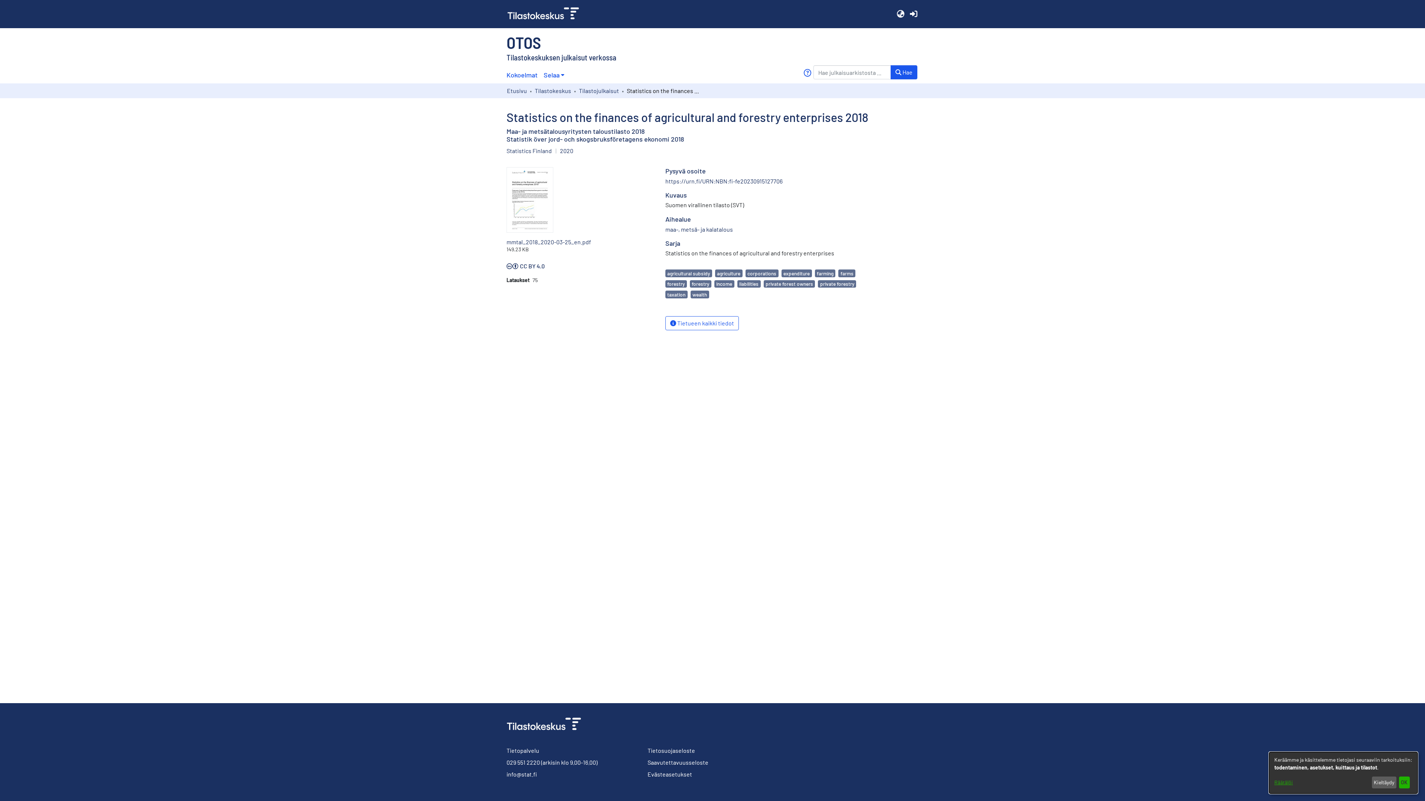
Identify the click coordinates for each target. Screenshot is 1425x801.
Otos (524, 42)
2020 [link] (566, 150)
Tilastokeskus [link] (553, 90)
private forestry (837, 284)
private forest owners (789, 284)
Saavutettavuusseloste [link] (678, 762)
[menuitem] (554, 75)
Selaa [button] (552, 75)
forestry (676, 284)
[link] (546, 14)
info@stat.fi (522, 774)
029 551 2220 (523, 762)
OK (1404, 782)
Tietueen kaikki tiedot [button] (705, 323)
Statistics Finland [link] (529, 150)
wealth (699, 294)
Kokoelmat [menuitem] (522, 75)
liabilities (749, 284)
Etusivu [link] (517, 90)
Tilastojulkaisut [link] (599, 90)
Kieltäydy (1384, 782)
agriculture (728, 273)
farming (825, 273)
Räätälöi (1283, 782)
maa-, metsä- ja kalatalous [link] (699, 229)
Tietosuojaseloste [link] (671, 750)
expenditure (796, 273)
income (724, 284)
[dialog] (1343, 773)
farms (847, 273)
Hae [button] (907, 72)
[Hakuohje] (807, 72)
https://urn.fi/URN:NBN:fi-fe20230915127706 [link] (724, 181)
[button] (900, 14)
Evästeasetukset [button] (670, 774)
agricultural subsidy (688, 273)
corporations (761, 273)
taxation (676, 294)
